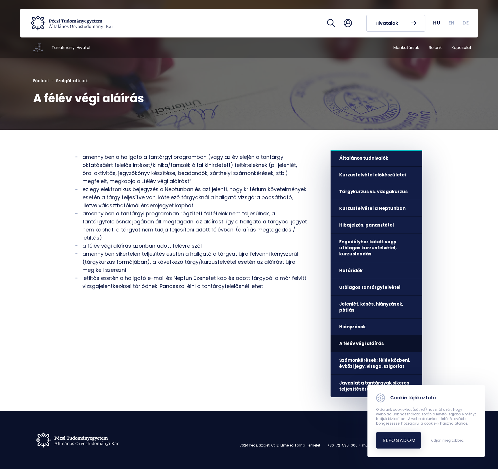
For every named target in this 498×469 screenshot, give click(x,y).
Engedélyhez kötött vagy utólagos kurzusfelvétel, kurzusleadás (368, 248)
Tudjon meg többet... (447, 440)
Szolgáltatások (72, 81)
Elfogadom (399, 440)
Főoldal (41, 81)
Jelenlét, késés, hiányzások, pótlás (371, 307)
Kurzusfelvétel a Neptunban (372, 208)
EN (451, 23)
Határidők (351, 271)
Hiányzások (352, 327)
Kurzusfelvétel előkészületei (372, 175)
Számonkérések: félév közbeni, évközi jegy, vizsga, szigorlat (374, 363)
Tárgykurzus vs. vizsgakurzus (373, 192)
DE (466, 23)
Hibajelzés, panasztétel (366, 225)
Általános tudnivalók (363, 158)
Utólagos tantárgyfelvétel (370, 287)
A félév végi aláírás (361, 343)
